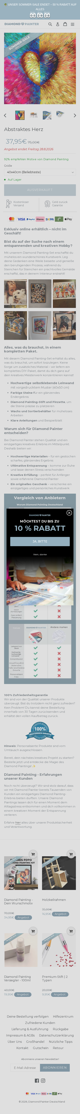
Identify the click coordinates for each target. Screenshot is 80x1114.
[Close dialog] (69, 512)
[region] (40, 10)
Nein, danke (40, 554)
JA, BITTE (40, 541)
